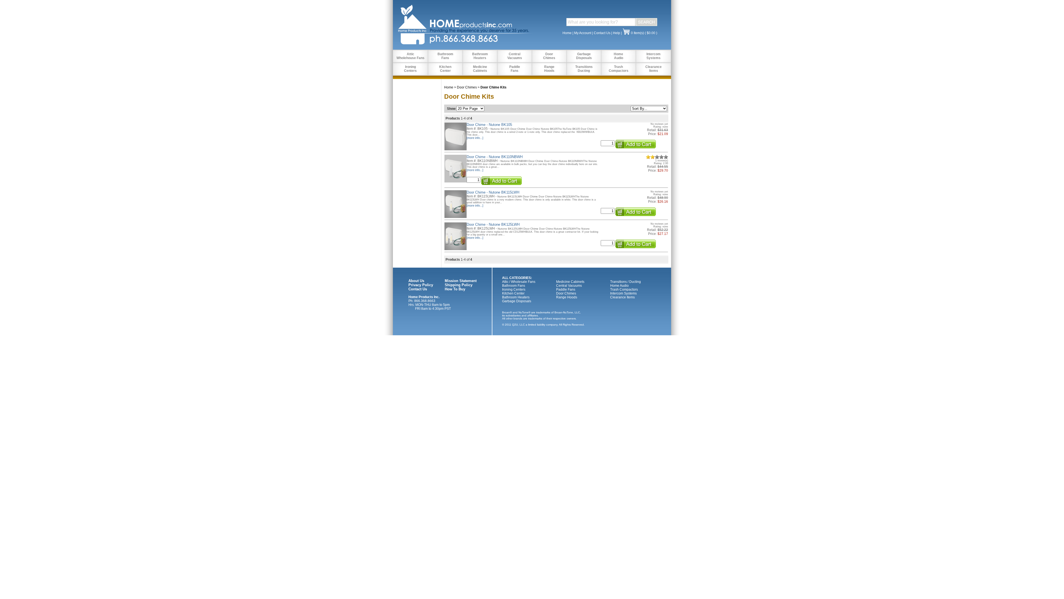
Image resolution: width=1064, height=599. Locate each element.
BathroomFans (445, 56)
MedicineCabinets (480, 69)
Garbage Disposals (516, 301)
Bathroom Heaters (516, 297)
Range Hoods (566, 297)
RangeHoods (549, 69)
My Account (582, 33)
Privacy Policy (420, 285)
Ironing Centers (513, 289)
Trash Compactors (624, 289)
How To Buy (455, 289)
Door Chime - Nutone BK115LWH (493, 192)
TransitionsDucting (584, 69)
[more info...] (475, 137)
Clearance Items (622, 297)
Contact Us (602, 33)
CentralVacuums (514, 56)
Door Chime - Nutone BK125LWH (493, 224)
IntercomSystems (653, 56)
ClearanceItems (653, 69)
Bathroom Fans (513, 286)
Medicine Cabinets (570, 282)
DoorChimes (549, 56)
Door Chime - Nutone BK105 (489, 125)
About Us (416, 281)
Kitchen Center (513, 293)
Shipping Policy (458, 285)
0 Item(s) (637, 33)
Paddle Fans (565, 289)
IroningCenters (410, 69)
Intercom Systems (623, 293)
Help (616, 33)
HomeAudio (618, 56)
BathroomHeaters (480, 56)
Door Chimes (467, 87)
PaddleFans (514, 69)
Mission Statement (461, 281)
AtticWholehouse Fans (410, 56)
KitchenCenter (445, 69)
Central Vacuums (569, 286)
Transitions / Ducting (625, 282)
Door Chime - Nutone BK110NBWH (495, 157)
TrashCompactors (618, 69)
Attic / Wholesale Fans (518, 282)
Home (567, 33)
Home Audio (619, 286)
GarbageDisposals (584, 56)
